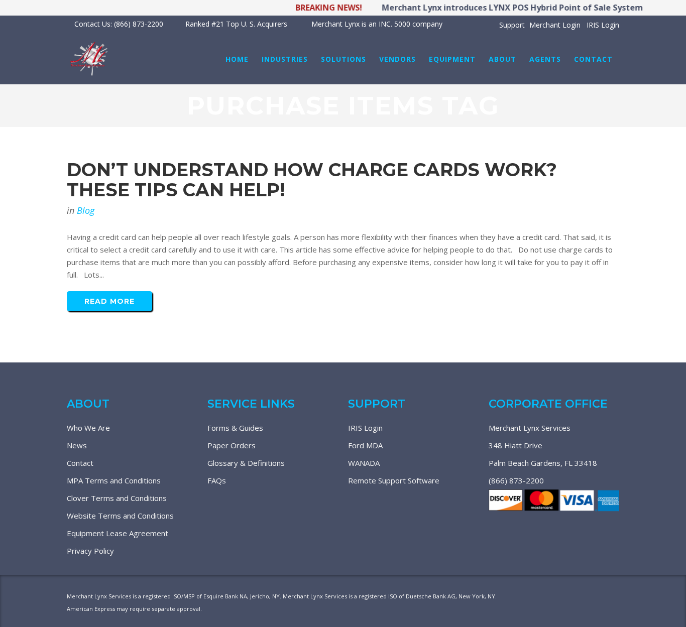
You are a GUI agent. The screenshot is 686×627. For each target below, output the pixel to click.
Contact (80, 463)
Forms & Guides (235, 428)
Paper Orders (231, 445)
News (77, 445)
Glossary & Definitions (246, 463)
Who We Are (88, 428)
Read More (109, 301)
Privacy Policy (90, 551)
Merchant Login (555, 25)
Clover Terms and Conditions (117, 498)
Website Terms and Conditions (120, 516)
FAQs (216, 480)
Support (512, 25)
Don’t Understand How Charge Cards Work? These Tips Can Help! (312, 180)
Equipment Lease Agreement (117, 533)
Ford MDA (365, 445)
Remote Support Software (393, 480)
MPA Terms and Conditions (114, 480)
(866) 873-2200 (516, 480)
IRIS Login (603, 25)
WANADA (364, 463)
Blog (85, 210)
